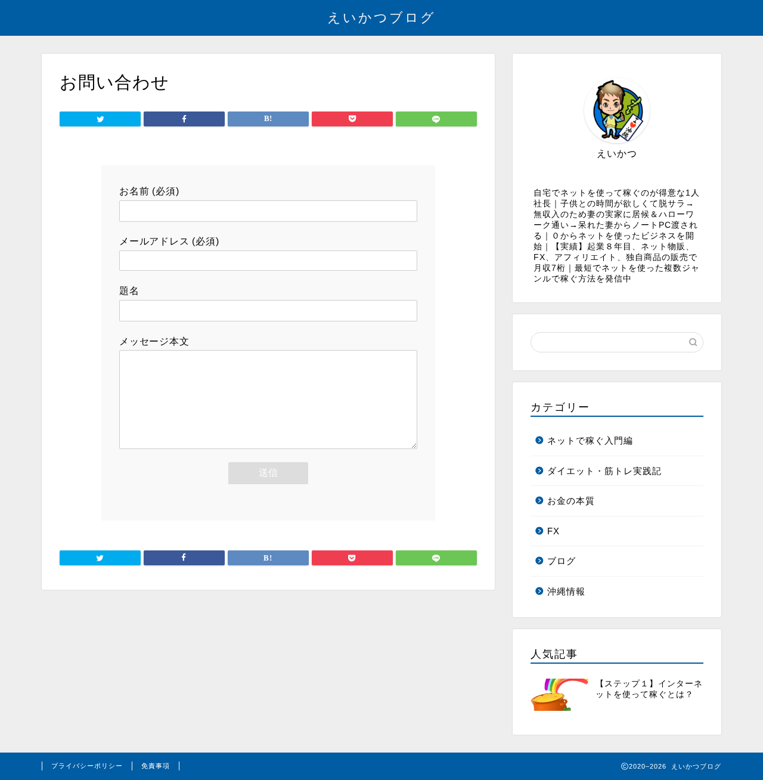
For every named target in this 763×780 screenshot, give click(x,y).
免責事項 (155, 765)
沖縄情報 (566, 591)
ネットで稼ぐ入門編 (590, 440)
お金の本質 (571, 501)
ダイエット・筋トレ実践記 (604, 471)
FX (553, 531)
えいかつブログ (381, 17)
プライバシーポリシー (87, 765)
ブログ (561, 561)
